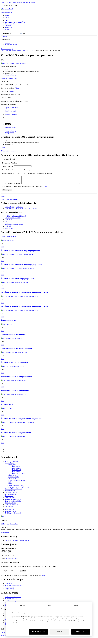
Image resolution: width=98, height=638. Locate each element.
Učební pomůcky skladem (9, 524)
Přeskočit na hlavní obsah (8, 2)
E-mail (16, 170)
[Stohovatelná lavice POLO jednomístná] (13, 380)
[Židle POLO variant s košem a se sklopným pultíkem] (17, 268)
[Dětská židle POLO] (7, 240)
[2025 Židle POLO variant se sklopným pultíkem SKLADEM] (20, 296)
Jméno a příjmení (7, 166)
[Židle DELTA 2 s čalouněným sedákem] (13, 436)
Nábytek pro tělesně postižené (14, 225)
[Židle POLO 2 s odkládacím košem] (12, 366)
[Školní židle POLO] (7, 324)
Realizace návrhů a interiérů (13, 597)
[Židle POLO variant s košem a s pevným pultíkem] (17, 254)
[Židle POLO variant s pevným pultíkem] (13, 63)
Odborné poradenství (11, 598)
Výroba (7, 600)
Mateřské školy (9, 587)
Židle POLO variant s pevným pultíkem (17, 540)
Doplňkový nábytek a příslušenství (15, 216)
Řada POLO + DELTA (29, 50)
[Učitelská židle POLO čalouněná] (11, 338)
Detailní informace (10, 75)
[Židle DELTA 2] (6, 408)
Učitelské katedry (10, 228)
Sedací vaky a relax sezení (12, 218)
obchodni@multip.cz (7, 12)
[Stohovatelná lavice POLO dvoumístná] (13, 394)
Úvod (2, 50)
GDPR (45, 186)
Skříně (7, 221)
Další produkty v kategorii (9, 78)
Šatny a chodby (9, 588)
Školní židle (19, 207)
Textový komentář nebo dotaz (11, 183)
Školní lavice (8, 226)
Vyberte (17, 88)
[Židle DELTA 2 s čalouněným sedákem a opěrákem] (17, 422)
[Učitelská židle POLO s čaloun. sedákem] (14, 352)
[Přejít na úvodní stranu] (7, 9)
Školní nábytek (9, 50)
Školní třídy (17, 50)
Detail (2, 247)
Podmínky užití (5, 632)
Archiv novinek (5, 533)
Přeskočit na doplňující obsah (26, 2)
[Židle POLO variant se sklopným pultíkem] (14, 282)
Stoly (6, 223)
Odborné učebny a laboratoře (13, 585)
